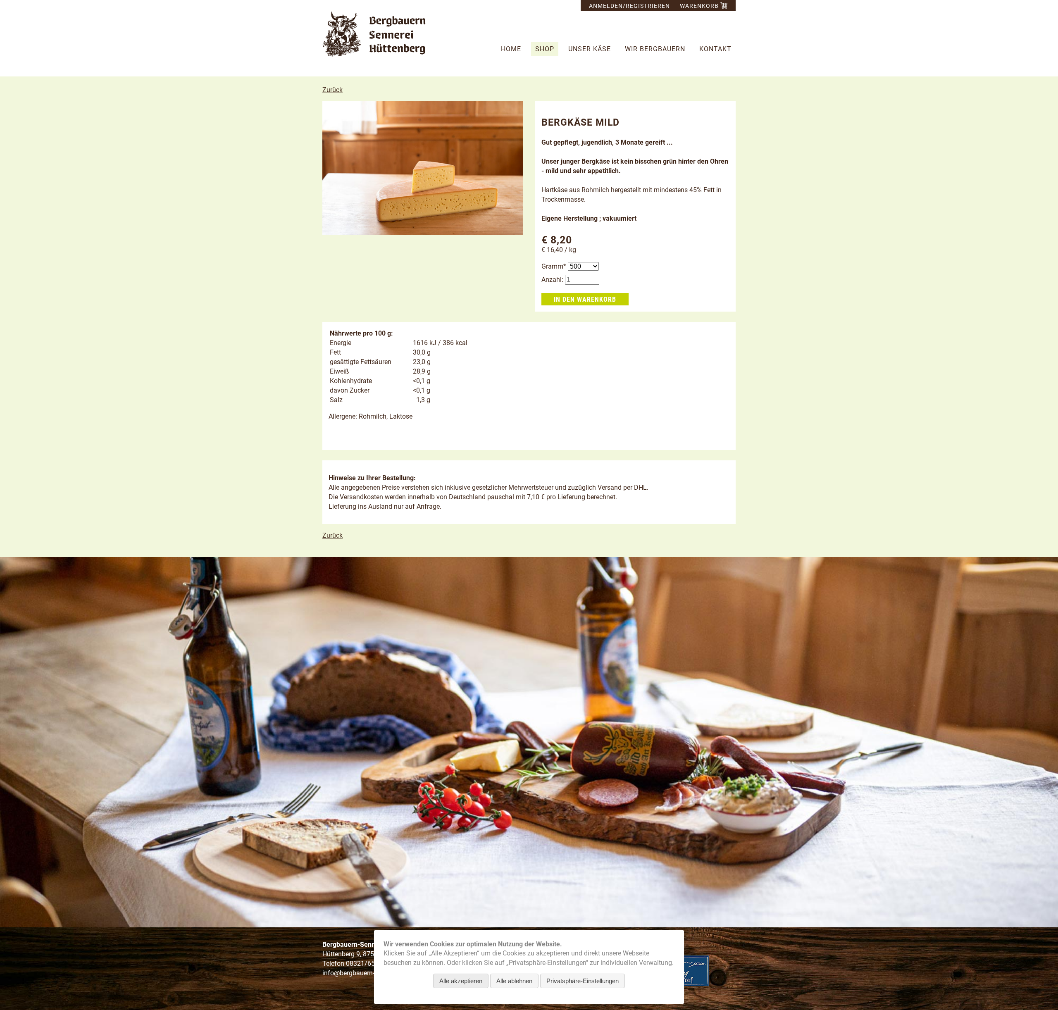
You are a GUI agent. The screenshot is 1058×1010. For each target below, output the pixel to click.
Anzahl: (552, 279)
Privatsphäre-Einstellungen (582, 980)
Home (511, 49)
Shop (544, 49)
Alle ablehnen (514, 980)
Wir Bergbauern (655, 49)
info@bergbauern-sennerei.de (364, 973)
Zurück (332, 90)
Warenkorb (700, 5)
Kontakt (715, 49)
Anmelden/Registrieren (629, 5)
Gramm (554, 266)
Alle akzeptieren (460, 980)
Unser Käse (589, 49)
